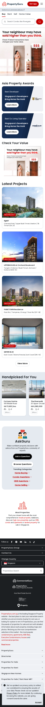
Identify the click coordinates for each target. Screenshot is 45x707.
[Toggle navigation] (41, 3)
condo (7, 522)
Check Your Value (22, 161)
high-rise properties (20, 520)
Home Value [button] (25, 14)
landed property (30, 522)
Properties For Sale (9, 662)
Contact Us (6, 553)
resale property (25, 518)
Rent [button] (9, 14)
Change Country (8, 559)
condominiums (7, 635)
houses (24, 637)
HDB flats (26, 635)
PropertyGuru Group (10, 548)
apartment (18, 522)
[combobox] (21, 21)
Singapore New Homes (11, 673)
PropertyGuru (7, 650)
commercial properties (10, 640)
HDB (37, 520)
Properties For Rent (9, 668)
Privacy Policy (12, 693)
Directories (6, 656)
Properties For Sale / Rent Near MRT (16, 679)
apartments (17, 635)
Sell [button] (15, 14)
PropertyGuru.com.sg (9, 614)
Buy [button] (4, 14)
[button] (22, 363)
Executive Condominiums (11, 637)
